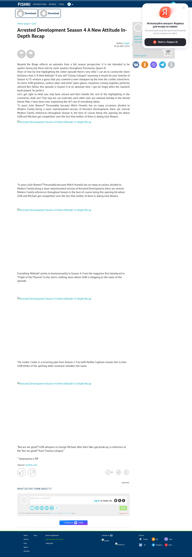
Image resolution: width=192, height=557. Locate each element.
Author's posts (140, 55)
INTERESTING (40, 4)
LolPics (26, 539)
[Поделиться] (118, 472)
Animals (27, 551)
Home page (23, 23)
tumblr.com (31, 464)
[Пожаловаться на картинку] (51, 176)
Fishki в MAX (73, 522)
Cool (61, 4)
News (26, 535)
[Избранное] (126, 472)
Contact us (106, 535)
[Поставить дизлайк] (32, 472)
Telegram (159, 545)
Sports (26, 547)
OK (157, 539)
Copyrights (49, 543)
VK (145, 545)
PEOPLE (53, 4)
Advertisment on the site (54, 539)
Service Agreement (52, 535)
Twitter (145, 539)
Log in (97, 500)
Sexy (35, 535)
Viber (170, 539)
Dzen (170, 545)
